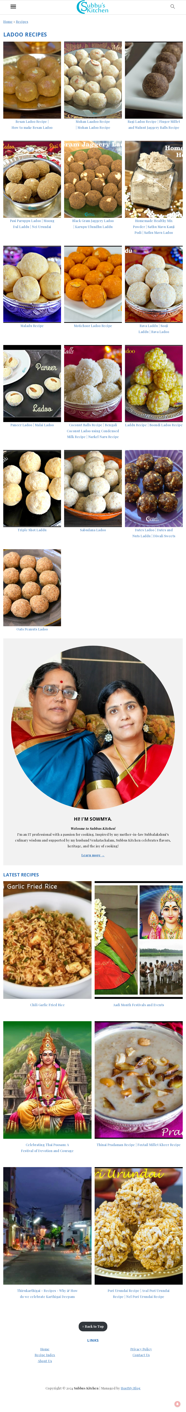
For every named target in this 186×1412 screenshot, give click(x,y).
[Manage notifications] (177, 1404)
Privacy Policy (141, 1349)
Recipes (22, 21)
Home (8, 21)
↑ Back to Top (93, 1326)
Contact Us (141, 1355)
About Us (45, 1361)
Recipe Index (45, 1355)
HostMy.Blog (131, 1388)
